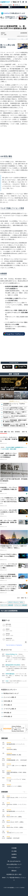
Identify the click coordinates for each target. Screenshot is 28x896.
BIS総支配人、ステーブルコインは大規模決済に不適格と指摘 (8, 489)
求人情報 (14, 851)
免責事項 (14, 854)
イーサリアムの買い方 (10, 708)
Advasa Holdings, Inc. (11, 654)
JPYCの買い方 (8, 705)
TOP (3, 895)
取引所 (19, 895)
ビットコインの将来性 (7, 4)
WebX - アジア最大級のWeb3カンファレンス (14, 879)
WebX (25, 895)
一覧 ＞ (25, 401)
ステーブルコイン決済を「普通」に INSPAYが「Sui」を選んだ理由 (16, 675)
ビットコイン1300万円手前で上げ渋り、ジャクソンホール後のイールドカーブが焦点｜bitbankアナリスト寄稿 (8, 587)
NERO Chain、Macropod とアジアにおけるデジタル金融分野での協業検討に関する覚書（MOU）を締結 (18, 729)
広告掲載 (14, 848)
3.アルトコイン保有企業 (21, 605)
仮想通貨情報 (23, 32)
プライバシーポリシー (14, 867)
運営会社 (14, 870)
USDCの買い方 (8, 701)
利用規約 (14, 857)
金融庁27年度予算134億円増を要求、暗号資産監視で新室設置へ (13, 480)
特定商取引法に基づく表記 (14, 874)
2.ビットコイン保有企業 (7, 605)
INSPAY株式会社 (10, 673)
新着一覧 (8, 895)
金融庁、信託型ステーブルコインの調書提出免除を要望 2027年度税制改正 (8, 455)
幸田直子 (3, 32)
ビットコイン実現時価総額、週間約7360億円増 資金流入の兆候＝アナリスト (8, 576)
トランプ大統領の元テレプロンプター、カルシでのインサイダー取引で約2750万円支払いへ (8, 500)
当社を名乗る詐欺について (14, 864)
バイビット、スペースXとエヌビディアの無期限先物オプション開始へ (8, 565)
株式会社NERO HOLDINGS (13, 665)
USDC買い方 (17, 4)
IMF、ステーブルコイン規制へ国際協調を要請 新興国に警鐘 (8, 522)
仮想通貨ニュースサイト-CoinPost (17, 887)
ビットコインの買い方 (10, 697)
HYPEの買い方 (8, 716)
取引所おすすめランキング (11, 693)
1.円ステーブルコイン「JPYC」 (16, 602)
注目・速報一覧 (21, 598)
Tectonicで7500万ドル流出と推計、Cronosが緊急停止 (8, 555)
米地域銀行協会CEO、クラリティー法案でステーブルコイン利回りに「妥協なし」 (13, 546)
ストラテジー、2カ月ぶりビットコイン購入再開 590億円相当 (8, 439)
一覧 (24, 649)
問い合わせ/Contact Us (14, 861)
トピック (14, 895)
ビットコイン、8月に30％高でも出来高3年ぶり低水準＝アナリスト (8, 512)
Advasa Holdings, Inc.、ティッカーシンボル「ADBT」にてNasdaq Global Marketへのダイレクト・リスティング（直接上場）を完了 (16, 658)
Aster (7, 681)
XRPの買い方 (7, 712)
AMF (5, 34)
